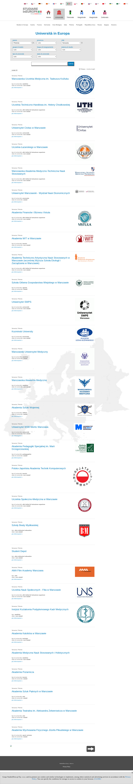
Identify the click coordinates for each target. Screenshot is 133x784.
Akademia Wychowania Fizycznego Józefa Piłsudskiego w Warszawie (47, 730)
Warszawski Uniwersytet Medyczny (30, 351)
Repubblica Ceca (90, 25)
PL (77, 3)
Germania (47, 25)
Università (59, 17)
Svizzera (113, 25)
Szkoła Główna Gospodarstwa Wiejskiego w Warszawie (40, 282)
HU (63, 3)
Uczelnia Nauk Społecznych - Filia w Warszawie (36, 590)
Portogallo (79, 25)
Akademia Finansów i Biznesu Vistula (31, 212)
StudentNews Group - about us (66, 763)
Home (48, 17)
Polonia (71, 25)
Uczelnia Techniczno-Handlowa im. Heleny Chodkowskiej (41, 104)
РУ (91, 3)
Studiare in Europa (22, 25)
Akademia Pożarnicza (23, 672)
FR (56, 3)
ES (49, 3)
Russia (100, 25)
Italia (65, 25)
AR (119, 3)
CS (34, 3)
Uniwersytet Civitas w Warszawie (29, 127)
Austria (32, 25)
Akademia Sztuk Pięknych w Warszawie (32, 691)
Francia (39, 25)
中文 (127, 3)
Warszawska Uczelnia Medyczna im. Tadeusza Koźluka (40, 78)
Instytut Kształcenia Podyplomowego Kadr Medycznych (40, 609)
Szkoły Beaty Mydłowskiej (25, 525)
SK (98, 3)
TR (105, 3)
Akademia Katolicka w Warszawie (29, 633)
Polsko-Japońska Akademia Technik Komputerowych (39, 468)
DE (41, 3)
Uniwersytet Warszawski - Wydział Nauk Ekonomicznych (41, 193)
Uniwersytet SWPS (21, 302)
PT (84, 3)
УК (112, 3)
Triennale (70, 17)
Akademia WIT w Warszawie (26, 238)
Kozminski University (22, 331)
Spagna (106, 25)
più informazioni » (17, 87)
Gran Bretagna (57, 25)
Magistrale (82, 17)
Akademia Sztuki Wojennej (25, 407)
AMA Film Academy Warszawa (27, 570)
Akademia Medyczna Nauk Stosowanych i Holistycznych (41, 652)
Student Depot (19, 551)
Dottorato (104, 17)
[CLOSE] (97, 779)
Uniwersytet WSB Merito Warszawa (30, 427)
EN (27, 3)
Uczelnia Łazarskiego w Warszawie (30, 147)
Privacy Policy (66, 766)
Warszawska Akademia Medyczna (29, 380)
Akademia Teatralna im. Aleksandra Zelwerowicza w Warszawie (44, 710)
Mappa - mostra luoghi (88, 69)
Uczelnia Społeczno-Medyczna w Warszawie (34, 499)
